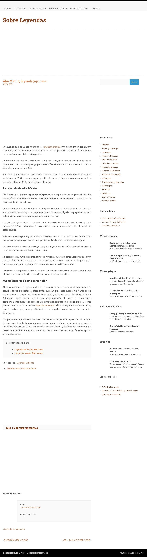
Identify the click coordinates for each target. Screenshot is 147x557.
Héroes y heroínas (110, 156)
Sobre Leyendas (24, 20)
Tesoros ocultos (109, 200)
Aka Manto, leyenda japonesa (24, 81)
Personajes (107, 185)
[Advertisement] (73, 52)
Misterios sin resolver (111, 174)
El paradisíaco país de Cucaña (16, 540)
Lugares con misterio (111, 170)
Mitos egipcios (109, 235)
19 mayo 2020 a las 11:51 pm (30, 507)
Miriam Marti (8, 84)
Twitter (135, 8)
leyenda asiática (14, 369)
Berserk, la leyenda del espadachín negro (120, 390)
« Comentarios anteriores (14, 529)
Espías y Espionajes (110, 148)
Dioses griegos (37, 8)
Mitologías (20, 8)
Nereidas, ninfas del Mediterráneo (126, 278)
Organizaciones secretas (113, 182)
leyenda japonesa (28, 369)
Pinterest (141, 8)
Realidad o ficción (110, 306)
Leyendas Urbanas (25, 362)
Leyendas (96, 8)
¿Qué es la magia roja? (120, 361)
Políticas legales (127, 553)
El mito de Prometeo (111, 225)
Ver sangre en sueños (111, 394)
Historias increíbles (110, 163)
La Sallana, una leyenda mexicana (76, 540)
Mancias (105, 341)
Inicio (7, 8)
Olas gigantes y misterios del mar (126, 313)
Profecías (106, 189)
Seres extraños (79, 8)
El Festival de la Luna (111, 387)
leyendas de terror (45, 305)
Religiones (106, 193)
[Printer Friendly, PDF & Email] (11, 376)
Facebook (130, 8)
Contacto (139, 553)
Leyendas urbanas (110, 167)
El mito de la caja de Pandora (114, 222)
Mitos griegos (108, 271)
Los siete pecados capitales (114, 218)
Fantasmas (106, 152)
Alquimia (105, 144)
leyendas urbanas (51, 146)
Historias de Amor (109, 159)
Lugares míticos (58, 8)
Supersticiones (108, 197)
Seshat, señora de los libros (123, 243)
